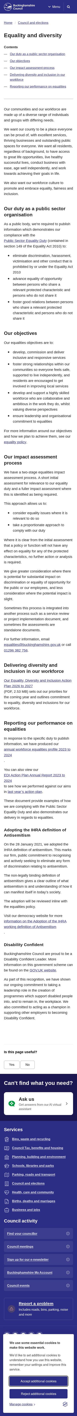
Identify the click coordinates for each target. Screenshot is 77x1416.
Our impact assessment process (32, 67)
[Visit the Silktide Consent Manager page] (65, 1404)
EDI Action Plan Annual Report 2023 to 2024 (34, 778)
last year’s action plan (25, 792)
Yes (11, 1064)
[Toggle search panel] (68, 6)
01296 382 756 (16, 650)
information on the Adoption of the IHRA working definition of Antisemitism (35, 924)
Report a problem (36, 1303)
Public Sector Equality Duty (25, 241)
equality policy (15, 442)
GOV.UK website (43, 970)
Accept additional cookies (38, 1381)
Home (8, 22)
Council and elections (33, 22)
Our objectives (20, 61)
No (27, 1064)
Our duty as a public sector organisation (37, 54)
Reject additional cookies (38, 1393)
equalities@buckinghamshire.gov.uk (32, 645)
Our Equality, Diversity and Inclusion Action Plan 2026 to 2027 (37, 683)
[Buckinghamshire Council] (19, 7)
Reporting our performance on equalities (38, 86)
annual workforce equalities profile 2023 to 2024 (37, 752)
